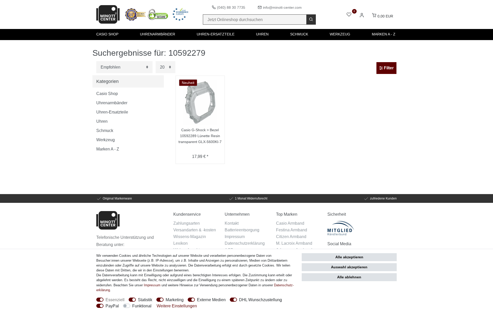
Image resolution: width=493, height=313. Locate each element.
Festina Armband (291, 229)
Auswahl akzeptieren (349, 267)
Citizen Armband (291, 236)
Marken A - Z (383, 34)
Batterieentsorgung (242, 229)
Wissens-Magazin (189, 236)
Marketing (175, 299)
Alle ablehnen (349, 277)
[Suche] (311, 19)
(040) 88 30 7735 (231, 7)
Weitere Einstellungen (177, 305)
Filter (388, 67)
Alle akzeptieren (349, 257)
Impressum (235, 236)
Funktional (141, 305)
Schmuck (299, 34)
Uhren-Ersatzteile (215, 34)
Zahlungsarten (186, 223)
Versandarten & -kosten (194, 229)
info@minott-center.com (282, 7)
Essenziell (115, 299)
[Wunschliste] (349, 15)
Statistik (145, 299)
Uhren (262, 34)
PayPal (112, 305)
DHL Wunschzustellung (260, 299)
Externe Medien (211, 299)
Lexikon (180, 243)
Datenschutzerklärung (245, 243)
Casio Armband (290, 223)
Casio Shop (107, 34)
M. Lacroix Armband (294, 243)
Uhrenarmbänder (157, 34)
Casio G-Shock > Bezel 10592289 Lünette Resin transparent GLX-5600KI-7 (200, 136)
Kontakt (232, 223)
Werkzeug (340, 34)
